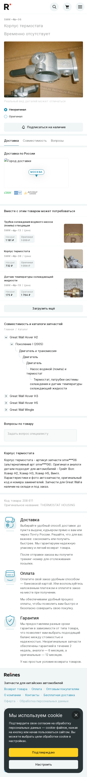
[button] (43, 69)
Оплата (37, 689)
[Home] (8, 7)
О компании (12, 695)
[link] (43, 231)
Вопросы (57, 140)
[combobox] (54, 6)
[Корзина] (67, 6)
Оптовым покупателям (62, 689)
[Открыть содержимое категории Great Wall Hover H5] (6, 403)
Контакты (32, 695)
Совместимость (35, 140)
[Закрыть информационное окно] (76, 715)
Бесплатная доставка (59, 695)
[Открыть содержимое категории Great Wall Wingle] (6, 410)
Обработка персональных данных (44, 701)
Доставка (11, 140)
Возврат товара (15, 689)
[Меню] (80, 6)
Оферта (9, 701)
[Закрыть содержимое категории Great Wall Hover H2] (6, 337)
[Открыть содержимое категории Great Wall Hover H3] (6, 396)
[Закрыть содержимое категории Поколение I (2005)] (12, 344)
